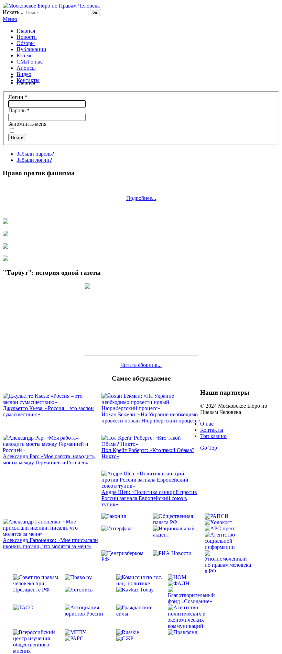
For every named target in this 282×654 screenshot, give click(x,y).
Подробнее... (141, 198)
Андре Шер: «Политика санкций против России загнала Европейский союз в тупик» (149, 498)
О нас (207, 424)
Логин (18, 97)
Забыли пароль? (35, 154)
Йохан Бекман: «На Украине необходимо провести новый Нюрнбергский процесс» (150, 417)
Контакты (211, 430)
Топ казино (213, 436)
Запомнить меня (27, 124)
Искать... (13, 12)
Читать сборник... (141, 365)
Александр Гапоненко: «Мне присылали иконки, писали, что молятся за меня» (50, 543)
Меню (10, 19)
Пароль (19, 110)
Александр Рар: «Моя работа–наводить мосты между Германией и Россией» (49, 459)
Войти (17, 137)
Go (95, 12)
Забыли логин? (34, 160)
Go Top (208, 448)
